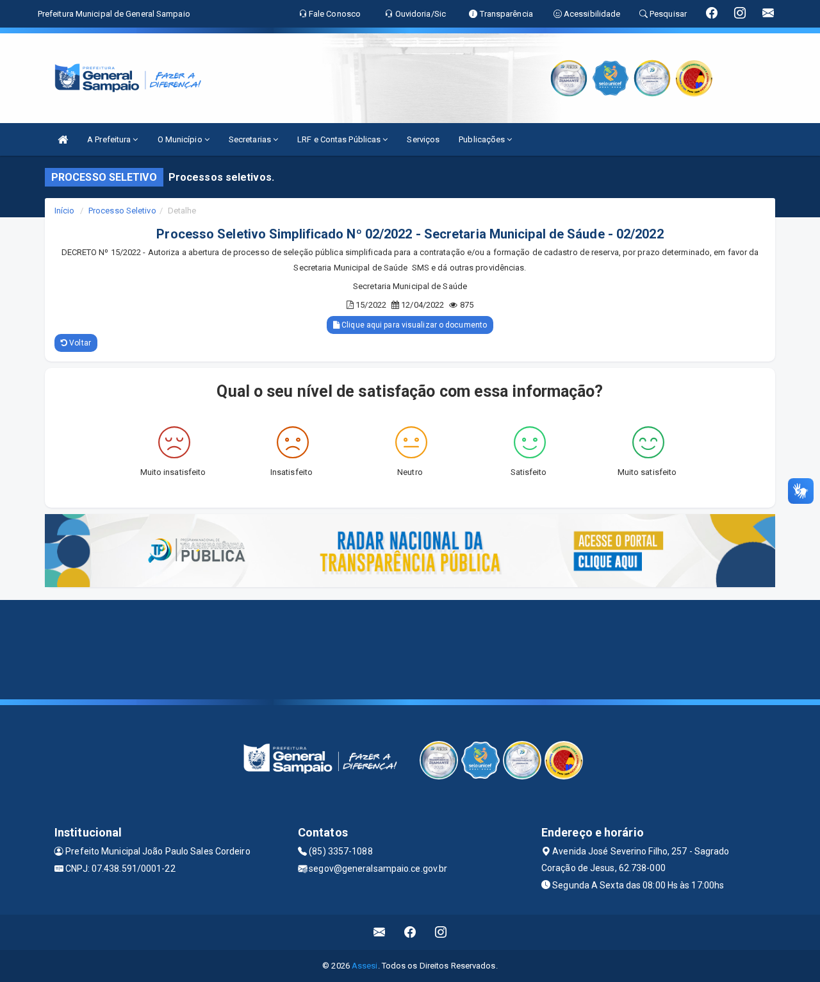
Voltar (79, 342)
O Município (181, 139)
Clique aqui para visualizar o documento (413, 324)
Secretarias (251, 139)
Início (64, 210)
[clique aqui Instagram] (441, 932)
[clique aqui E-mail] (379, 932)
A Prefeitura (110, 139)
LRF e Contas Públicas (339, 139)
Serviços (423, 139)
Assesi (365, 965)
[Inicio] (62, 139)
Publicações (483, 139)
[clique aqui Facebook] (410, 932)
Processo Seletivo (122, 210)
